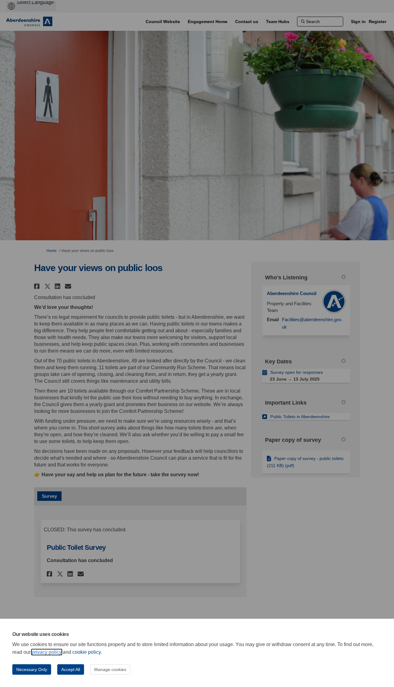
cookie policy (86, 652)
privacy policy (47, 652)
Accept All (70, 669)
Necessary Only (31, 669)
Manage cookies (110, 669)
